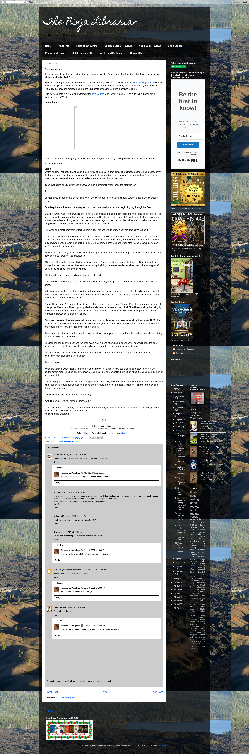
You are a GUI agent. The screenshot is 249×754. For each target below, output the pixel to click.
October (179, 408)
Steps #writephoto (180, 436)
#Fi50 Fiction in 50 (82, 53)
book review (194, 504)
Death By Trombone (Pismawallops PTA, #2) (210, 435)
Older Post (156, 692)
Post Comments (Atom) (66, 698)
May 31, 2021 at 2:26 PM (74, 492)
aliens (199, 587)
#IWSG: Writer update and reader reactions (180, 548)
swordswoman (200, 644)
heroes (202, 559)
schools (193, 630)
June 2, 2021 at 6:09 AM (96, 570)
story (199, 630)
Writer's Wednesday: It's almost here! (180, 517)
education (193, 641)
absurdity (193, 609)
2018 (176, 586)
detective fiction (197, 628)
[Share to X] (95, 437)
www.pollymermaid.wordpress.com (69, 570)
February (179, 566)
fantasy (193, 522)
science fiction (197, 519)
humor (202, 522)
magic (192, 552)
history (193, 532)
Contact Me (136, 53)
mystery (194, 517)
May (178, 430)
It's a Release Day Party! (179, 491)
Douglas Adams (197, 620)
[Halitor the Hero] (195, 464)
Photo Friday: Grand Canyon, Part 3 (179, 446)
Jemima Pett (98, 94)
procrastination (196, 578)
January (179, 572)
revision (193, 561)
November (180, 402)
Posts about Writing (87, 46)
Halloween (201, 550)
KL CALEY (58, 492)
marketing (194, 598)
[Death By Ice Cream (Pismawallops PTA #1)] (195, 426)
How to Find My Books (111, 53)
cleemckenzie (60, 607)
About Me (64, 46)
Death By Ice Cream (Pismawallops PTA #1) (209, 423)
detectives (194, 596)
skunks (192, 644)
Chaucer (201, 617)
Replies (59, 468)
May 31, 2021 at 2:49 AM (76, 455)
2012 (176, 608)
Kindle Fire (194, 622)
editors (202, 611)
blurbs (202, 609)
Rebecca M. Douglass (70, 473)
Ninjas (202, 622)
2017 (176, 590)
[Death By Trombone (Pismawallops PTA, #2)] (195, 439)
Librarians (201, 583)
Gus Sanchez (195, 581)
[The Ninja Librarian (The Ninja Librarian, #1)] (194, 451)
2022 (176, 389)
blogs (198, 589)
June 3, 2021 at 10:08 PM (95, 550)
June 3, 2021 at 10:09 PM (95, 588)
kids (203, 587)
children (193, 611)
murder (193, 576)
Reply (56, 462)
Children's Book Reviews (118, 46)
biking (192, 559)
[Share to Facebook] (98, 437)
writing (194, 499)
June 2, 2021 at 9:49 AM (77, 607)
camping (201, 591)
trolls (203, 561)
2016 (176, 593)
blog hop (201, 541)
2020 (176, 579)
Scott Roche (197, 607)
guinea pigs (197, 574)
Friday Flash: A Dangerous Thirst (180, 480)
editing (193, 525)
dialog (203, 639)
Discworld (201, 570)
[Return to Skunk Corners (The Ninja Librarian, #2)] (195, 477)
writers (192, 570)
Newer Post (51, 692)
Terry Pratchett (197, 572)
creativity (201, 568)
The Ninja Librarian (90, 22)
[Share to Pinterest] (101, 437)
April (178, 559)
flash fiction (194, 493)
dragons (193, 545)
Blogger (163, 746)
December (180, 396)
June (178, 427)
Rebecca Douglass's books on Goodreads (196, 414)
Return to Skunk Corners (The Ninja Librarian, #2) (212, 474)
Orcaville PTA (197, 624)
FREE (192, 589)
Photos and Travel (55, 53)
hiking (202, 525)
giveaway (201, 532)
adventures (200, 552)
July (178, 423)
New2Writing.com (142, 82)
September (180, 414)
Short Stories (175, 46)
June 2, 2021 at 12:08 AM (71, 532)
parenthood (194, 615)
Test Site (179, 353)
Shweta (57, 532)
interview (193, 613)
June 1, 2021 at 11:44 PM (75, 516)
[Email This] (90, 437)
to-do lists (194, 646)
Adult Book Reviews (150, 46)
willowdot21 (59, 516)
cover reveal (197, 543)
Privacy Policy (54, 711)
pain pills (201, 641)
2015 (176, 597)
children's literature (197, 594)
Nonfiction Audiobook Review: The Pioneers (180, 469)
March (179, 562)
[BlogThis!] (93, 437)
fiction (203, 596)
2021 (176, 393)
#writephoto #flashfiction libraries (64, 441)
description (194, 626)
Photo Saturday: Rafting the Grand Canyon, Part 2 (180, 504)
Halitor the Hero (206, 460)
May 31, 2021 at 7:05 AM (94, 473)
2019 (176, 582)
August (179, 419)
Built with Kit (188, 160)
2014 (176, 601)
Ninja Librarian (197, 530)
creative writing (197, 554)
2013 (176, 604)
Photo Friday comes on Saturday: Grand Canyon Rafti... (180, 532)
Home (48, 46)
